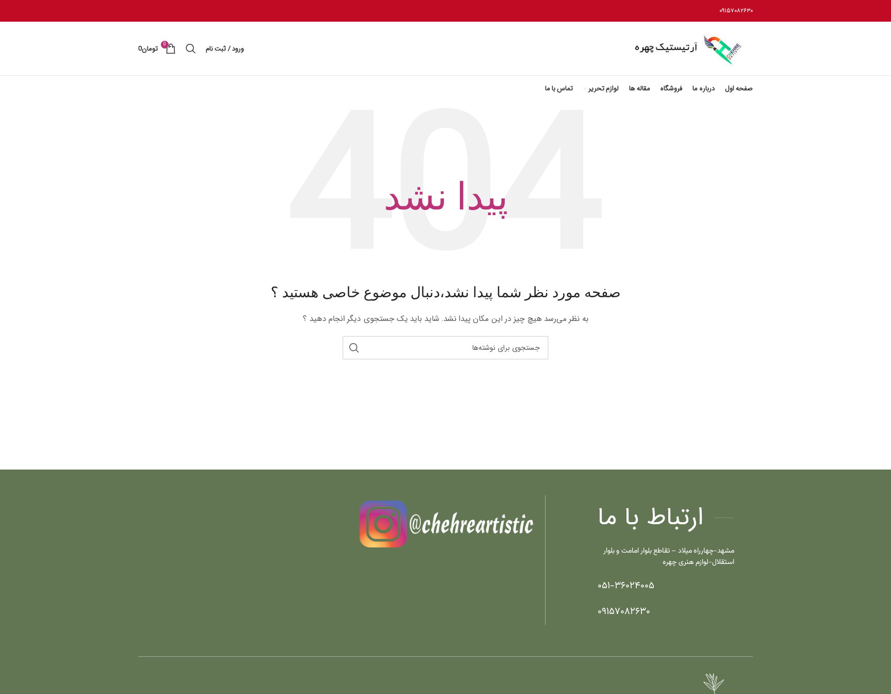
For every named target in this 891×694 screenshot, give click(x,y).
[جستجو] (190, 48)
